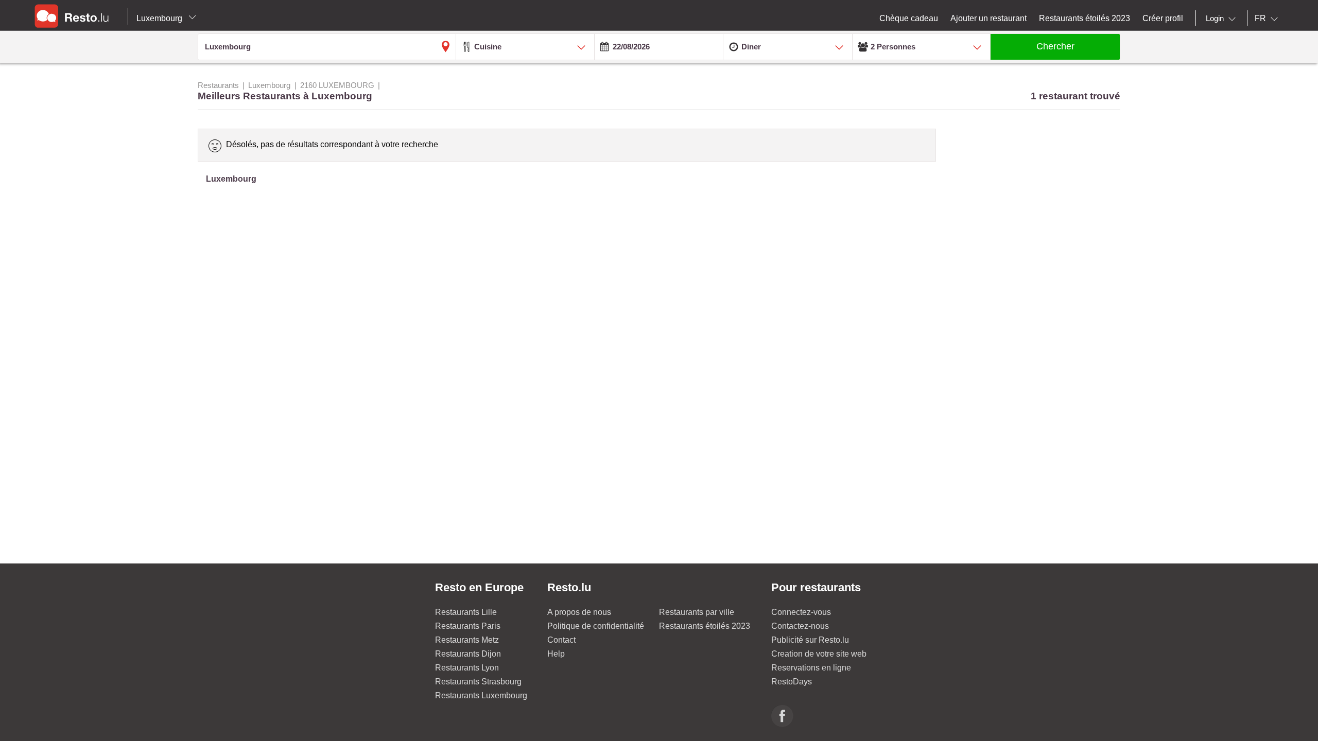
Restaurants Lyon (467, 667)
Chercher (1055, 46)
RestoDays (791, 681)
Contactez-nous (800, 626)
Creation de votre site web (818, 653)
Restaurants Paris (467, 626)
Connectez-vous (801, 612)
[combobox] (1223, 18)
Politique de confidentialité (595, 626)
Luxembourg (160, 18)
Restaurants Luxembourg (481, 695)
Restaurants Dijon (468, 653)
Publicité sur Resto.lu (810, 640)
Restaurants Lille (466, 612)
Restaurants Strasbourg (478, 681)
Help (556, 653)
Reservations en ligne (811, 667)
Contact (561, 640)
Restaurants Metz (467, 640)
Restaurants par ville (696, 612)
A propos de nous (579, 612)
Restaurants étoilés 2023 (704, 626)
